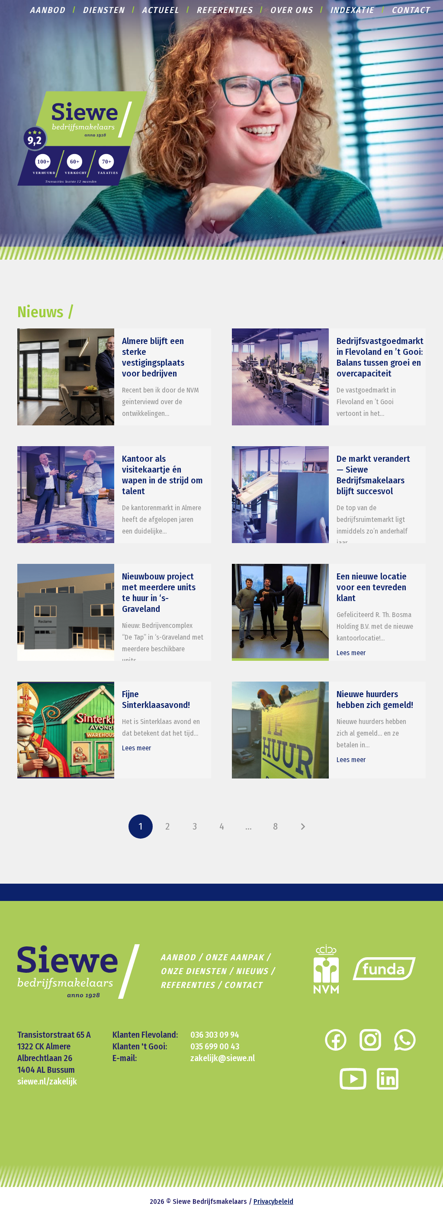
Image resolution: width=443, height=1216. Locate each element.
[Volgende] (302, 826)
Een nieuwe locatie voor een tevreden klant (372, 587)
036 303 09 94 (214, 1034)
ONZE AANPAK (234, 957)
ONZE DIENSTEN (194, 971)
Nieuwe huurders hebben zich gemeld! (375, 700)
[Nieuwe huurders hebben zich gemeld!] (280, 730)
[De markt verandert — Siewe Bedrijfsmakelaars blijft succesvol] (280, 494)
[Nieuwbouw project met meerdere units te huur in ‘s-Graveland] (65, 612)
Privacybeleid (273, 1201)
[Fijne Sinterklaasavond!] (65, 730)
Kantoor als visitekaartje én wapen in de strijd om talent (162, 475)
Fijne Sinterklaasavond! (156, 700)
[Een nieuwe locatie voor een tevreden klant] (280, 612)
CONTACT (243, 985)
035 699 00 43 (214, 1046)
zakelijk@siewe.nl (222, 1058)
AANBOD (178, 957)
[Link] (82, 138)
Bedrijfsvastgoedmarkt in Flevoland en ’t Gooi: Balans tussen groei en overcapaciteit (380, 357)
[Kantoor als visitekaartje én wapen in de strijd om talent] (65, 494)
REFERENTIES (188, 985)
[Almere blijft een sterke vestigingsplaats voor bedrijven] (65, 376)
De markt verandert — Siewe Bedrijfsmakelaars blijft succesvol (373, 475)
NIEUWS (252, 971)
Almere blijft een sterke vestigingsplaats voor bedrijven (153, 357)
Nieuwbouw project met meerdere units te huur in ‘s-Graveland (159, 592)
